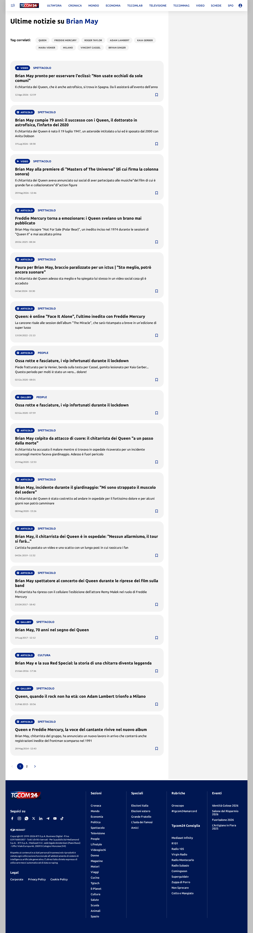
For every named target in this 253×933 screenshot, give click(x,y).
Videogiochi (98, 849)
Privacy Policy (37, 879)
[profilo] (240, 5)
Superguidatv (180, 876)
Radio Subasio (180, 865)
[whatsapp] (26, 818)
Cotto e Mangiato (183, 893)
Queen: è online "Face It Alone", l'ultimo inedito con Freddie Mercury (80, 316)
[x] (34, 818)
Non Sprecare (180, 887)
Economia (97, 816)
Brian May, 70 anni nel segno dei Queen (52, 629)
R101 (175, 843)
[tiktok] (62, 818)
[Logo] (29, 5)
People (95, 838)
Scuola (95, 905)
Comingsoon (179, 871)
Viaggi (95, 872)
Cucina (95, 877)
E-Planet (96, 888)
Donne (95, 855)
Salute (95, 899)
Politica (95, 822)
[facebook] (12, 818)
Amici (135, 827)
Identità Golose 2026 (225, 805)
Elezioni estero (140, 811)
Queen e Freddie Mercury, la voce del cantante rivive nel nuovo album (81, 729)
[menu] (13, 5)
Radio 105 (178, 848)
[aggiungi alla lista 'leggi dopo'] (156, 94)
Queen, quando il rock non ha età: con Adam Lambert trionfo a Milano (80, 696)
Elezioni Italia (139, 805)
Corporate (16, 879)
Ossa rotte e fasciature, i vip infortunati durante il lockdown (72, 360)
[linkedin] (41, 818)
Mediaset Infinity (182, 837)
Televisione (98, 833)
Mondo (95, 811)
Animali (95, 910)
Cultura (95, 894)
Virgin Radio (179, 854)
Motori (95, 866)
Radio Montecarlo (183, 860)
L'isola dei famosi (142, 822)
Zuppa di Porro (181, 882)
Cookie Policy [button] (59, 879)
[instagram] (19, 818)
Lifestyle (96, 844)
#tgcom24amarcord (184, 811)
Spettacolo (98, 827)
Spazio (95, 916)
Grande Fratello (141, 816)
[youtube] (55, 818)
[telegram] (48, 818)
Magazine (97, 861)
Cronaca (96, 805)
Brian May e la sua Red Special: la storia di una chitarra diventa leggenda (83, 663)
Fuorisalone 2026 (223, 819)
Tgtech (95, 883)
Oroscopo (178, 805)
